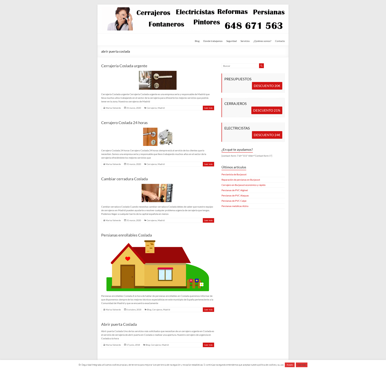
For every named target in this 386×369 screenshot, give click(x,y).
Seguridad (231, 40)
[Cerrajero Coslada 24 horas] (157, 129)
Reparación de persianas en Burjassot (240, 179)
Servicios (245, 40)
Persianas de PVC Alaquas (235, 195)
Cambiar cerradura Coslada (124, 178)
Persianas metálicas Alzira (234, 206)
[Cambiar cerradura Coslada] (158, 185)
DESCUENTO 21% (266, 110)
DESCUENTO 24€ (267, 135)
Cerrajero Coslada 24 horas (124, 122)
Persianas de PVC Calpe (233, 200)
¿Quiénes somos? (262, 40)
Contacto (280, 40)
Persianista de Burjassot (234, 174)
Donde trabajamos (213, 40)
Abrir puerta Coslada (119, 324)
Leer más (208, 108)
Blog (197, 40)
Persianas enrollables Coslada (126, 235)
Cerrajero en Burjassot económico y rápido (243, 184)
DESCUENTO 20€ (267, 86)
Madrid (161, 108)
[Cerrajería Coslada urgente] (158, 72)
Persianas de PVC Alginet (234, 190)
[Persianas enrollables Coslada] (157, 241)
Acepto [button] (290, 365)
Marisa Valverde (113, 108)
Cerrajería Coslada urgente (124, 65)
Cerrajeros (152, 108)
